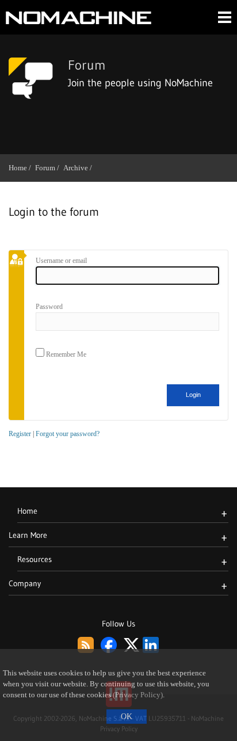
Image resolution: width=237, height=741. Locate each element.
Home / (22, 167)
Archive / (79, 167)
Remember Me (65, 354)
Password (49, 307)
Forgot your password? (68, 434)
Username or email (61, 261)
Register (20, 434)
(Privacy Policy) (138, 695)
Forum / (49, 167)
